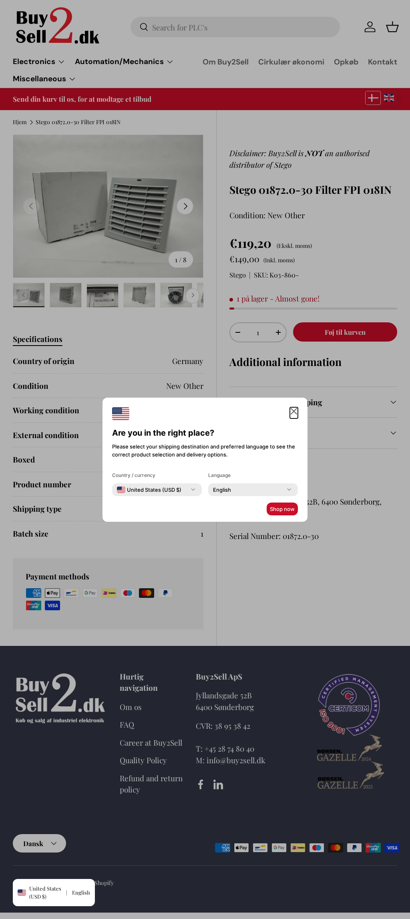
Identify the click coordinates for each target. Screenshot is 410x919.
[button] (294, 413)
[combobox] (149, 490)
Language (219, 475)
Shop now (282, 509)
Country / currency (133, 475)
